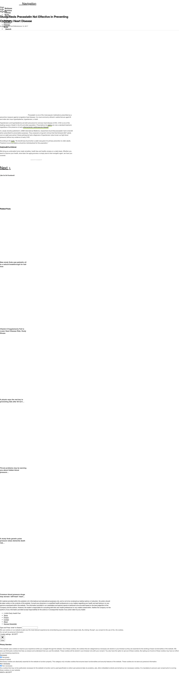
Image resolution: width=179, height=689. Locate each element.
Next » (36, 168)
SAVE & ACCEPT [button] (6, 672)
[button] (27, 3)
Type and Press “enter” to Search (11, 627)
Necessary (5, 657)
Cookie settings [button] (5, 634)
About (6, 622)
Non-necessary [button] (5, 664)
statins (50, 125)
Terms (6, 615)
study (13, 141)
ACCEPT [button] (15, 634)
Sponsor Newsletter (10, 624)
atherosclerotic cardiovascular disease (35, 127)
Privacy (6, 617)
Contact (6, 620)
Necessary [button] (3, 655)
